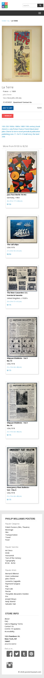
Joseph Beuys (10, 599)
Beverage (9, 530)
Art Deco (8, 550)
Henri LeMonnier (12, 576)
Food (7, 540)
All (9, 21)
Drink (7, 553)
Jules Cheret (10, 578)
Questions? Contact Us (22, 102)
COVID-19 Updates (12, 629)
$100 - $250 (10, 563)
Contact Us (9, 626)
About (7, 619)
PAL (6, 586)
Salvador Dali (10, 604)
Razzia (8, 591)
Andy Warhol (10, 601)
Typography (10, 560)
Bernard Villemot (12, 573)
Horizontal (9, 555)
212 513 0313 (10, 644)
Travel (7, 537)
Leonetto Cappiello (13, 581)
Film (6, 532)
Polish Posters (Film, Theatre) (17, 527)
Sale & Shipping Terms (14, 624)
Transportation (11, 535)
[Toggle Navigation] (39, 13)
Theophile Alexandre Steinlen (17, 594)
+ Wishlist (8, 116)
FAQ (6, 621)
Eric (6, 596)
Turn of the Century (13, 558)
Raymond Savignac (12, 583)
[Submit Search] (40, 5)
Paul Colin (9, 589)
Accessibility (9, 631)
